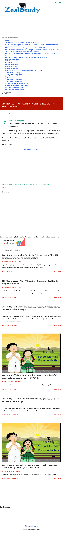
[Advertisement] (31, 25)
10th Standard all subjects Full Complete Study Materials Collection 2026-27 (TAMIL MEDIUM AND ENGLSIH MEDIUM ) (32, 50)
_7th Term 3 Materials (13, 80)
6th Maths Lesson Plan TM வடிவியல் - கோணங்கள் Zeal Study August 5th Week (30, 282)
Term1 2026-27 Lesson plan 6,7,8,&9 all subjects (22, 42)
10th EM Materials (12, 61)
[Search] (56, 3)
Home (7, 40)
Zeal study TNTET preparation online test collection (24, 70)
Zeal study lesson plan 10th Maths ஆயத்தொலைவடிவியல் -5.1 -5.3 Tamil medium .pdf (30, 400)
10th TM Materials (12, 59)
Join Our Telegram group (14, 89)
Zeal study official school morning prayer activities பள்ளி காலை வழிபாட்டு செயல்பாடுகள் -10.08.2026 (29, 376)
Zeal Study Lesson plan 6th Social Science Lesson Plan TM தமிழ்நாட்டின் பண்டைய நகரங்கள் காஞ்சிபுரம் (30, 256)
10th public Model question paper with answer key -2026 (26, 57)
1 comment (10, 271)
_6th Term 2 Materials (13, 76)
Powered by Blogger (32, 526)
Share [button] (4, 187)
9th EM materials (11, 65)
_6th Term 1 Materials (13, 74)
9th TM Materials (11, 63)
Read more (57, 271)
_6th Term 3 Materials (13, 81)
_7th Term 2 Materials (13, 78)
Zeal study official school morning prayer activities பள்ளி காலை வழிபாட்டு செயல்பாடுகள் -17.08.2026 (29, 466)
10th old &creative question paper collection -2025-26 (25, 48)
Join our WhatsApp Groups (15, 87)
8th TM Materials (11, 66)
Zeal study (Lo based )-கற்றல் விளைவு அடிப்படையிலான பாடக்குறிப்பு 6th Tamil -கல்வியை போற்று (31, 308)
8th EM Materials (11, 68)
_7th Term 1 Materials (13, 72)
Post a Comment (12, 297)
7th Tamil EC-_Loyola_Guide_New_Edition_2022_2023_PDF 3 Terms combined (30, 184)
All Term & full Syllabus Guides (17, 83)
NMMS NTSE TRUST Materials (16, 85)
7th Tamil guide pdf (31, 149)
